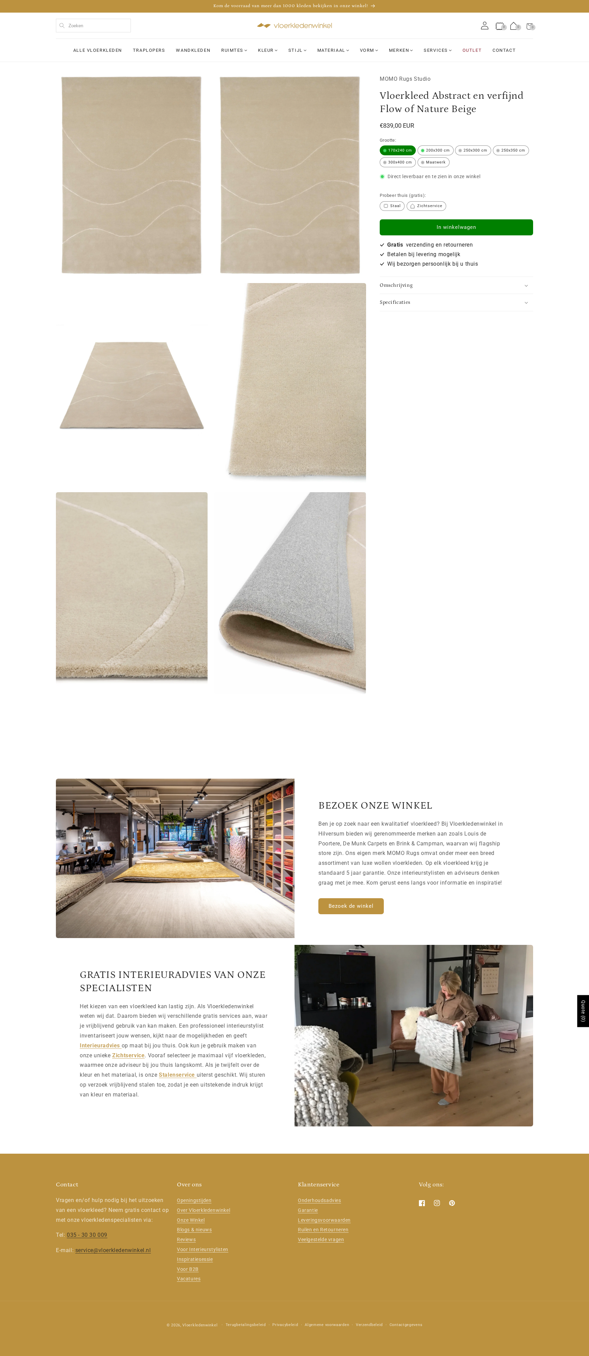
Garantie (308, 1210)
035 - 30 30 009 (87, 1235)
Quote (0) (583, 1011)
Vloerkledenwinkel (199, 1325)
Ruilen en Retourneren (323, 1230)
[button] (529, 25)
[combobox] (93, 25)
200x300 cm (438, 150)
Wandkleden (193, 50)
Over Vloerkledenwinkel (203, 1210)
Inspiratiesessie (195, 1259)
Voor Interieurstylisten (202, 1249)
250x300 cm (475, 150)
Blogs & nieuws (194, 1230)
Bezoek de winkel (351, 906)
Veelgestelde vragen (321, 1239)
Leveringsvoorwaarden (324, 1220)
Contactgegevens (406, 1325)
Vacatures (188, 1279)
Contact (504, 50)
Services (436, 50)
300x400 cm (400, 162)
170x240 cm (400, 150)
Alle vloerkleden (97, 50)
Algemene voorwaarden (327, 1325)
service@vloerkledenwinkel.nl (113, 1250)
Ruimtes (232, 50)
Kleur (266, 50)
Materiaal (331, 50)
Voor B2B (188, 1269)
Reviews (186, 1239)
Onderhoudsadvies (319, 1200)
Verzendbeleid (369, 1325)
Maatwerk (436, 162)
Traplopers (149, 50)
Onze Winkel (191, 1220)
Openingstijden (194, 1200)
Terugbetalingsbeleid (246, 1325)
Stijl (295, 50)
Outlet (472, 50)
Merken (399, 50)
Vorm (367, 50)
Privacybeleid (285, 1325)
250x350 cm (513, 150)
